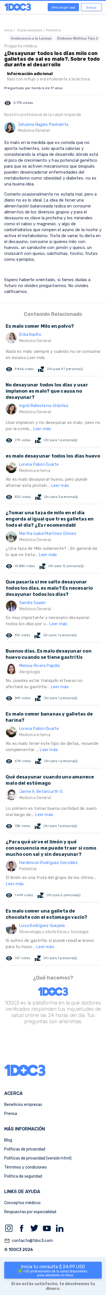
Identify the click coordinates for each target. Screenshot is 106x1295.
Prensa (10, 1113)
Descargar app (63, 7)
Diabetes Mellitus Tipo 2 (77, 38)
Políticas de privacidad (24, 1149)
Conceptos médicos (22, 1202)
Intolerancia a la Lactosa (31, 38)
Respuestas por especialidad (30, 1211)
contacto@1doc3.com (28, 1241)
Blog (8, 1140)
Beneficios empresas (23, 1104)
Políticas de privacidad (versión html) (38, 1158)
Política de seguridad (23, 1176)
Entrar (91, 8)
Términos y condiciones (25, 1167)
